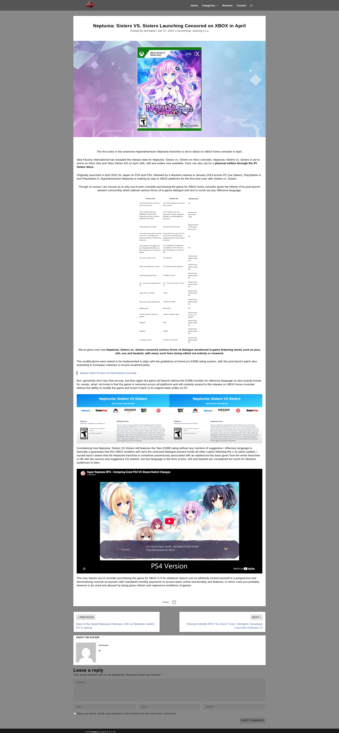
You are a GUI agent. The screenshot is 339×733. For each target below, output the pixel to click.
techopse (149, 30)
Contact (241, 6)
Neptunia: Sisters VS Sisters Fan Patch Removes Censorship (108, 373)
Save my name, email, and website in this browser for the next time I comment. (127, 713)
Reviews (227, 6)
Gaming (197, 30)
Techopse (94, 732)
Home (194, 6)
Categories (208, 6)
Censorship (184, 30)
